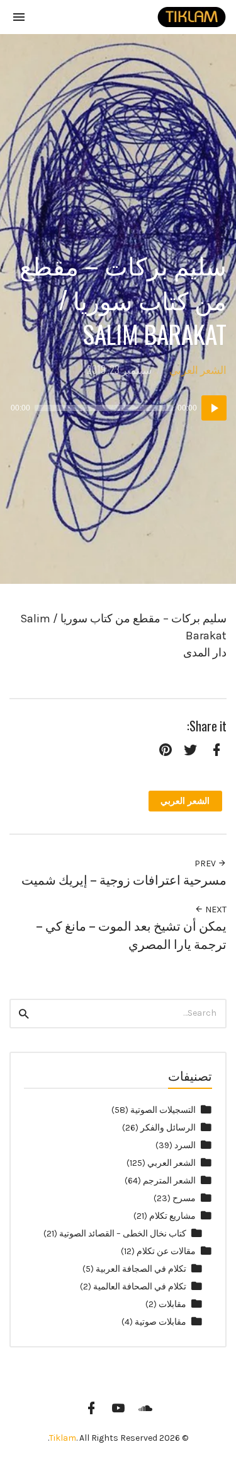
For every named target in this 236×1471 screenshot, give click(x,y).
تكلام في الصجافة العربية (141, 1269)
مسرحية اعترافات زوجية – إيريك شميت (124, 879)
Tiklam (62, 1438)
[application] (118, 408)
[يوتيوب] (118, 1407)
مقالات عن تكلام (166, 1251)
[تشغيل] (214, 408)
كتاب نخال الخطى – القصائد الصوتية (122, 1233)
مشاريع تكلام (172, 1216)
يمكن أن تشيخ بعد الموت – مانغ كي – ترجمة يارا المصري (131, 934)
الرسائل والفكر (168, 1127)
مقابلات (172, 1304)
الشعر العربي (198, 369)
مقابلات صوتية (160, 1322)
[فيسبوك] (91, 1407)
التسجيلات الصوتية (163, 1110)
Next (215, 909)
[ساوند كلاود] (145, 1407)
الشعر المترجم (169, 1180)
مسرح (184, 1198)
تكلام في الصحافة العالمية (139, 1286)
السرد (185, 1145)
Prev (206, 863)
